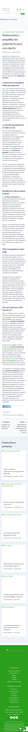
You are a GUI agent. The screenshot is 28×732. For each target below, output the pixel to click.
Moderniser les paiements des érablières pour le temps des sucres (21, 427)
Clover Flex (14, 689)
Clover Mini (14, 695)
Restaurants (6, 412)
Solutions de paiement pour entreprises (13, 32)
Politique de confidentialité (14, 681)
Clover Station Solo (14, 700)
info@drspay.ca (16, 714)
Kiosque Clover (14, 702)
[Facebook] (20, 10)
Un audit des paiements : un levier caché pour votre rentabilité (12, 627)
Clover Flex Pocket (14, 691)
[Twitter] (17, 717)
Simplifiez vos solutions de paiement (6, 425)
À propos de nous (14, 673)
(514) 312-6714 (6, 9)
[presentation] (14, 458)
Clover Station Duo (14, 698)
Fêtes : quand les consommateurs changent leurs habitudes (13, 471)
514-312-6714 (19, 710)
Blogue (14, 675)
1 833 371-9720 (6, 11)
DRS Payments (7, 52)
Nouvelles (14, 677)
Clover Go (14, 693)
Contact (14, 679)
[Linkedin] (17, 10)
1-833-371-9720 (19, 712)
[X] (23, 10)
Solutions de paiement (14, 671)
